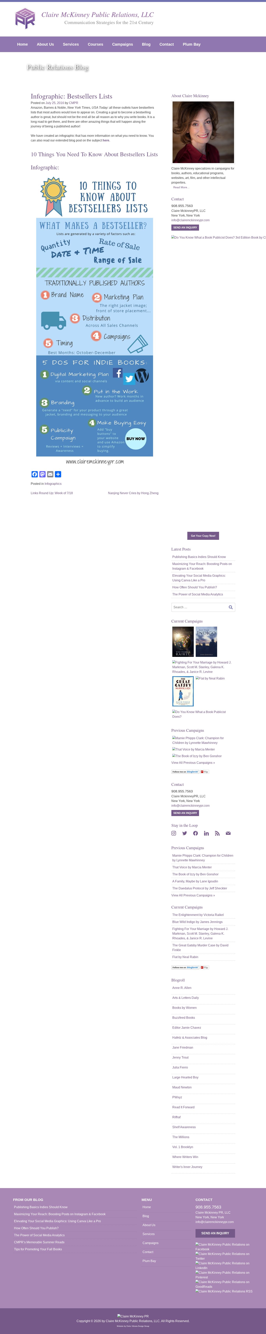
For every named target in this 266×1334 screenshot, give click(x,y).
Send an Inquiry (185, 227)
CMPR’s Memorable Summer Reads (39, 1242)
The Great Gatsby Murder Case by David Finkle (200, 948)
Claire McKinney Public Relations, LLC (97, 14)
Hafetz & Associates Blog (189, 1037)
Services (71, 44)
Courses (95, 44)
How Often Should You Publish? (194, 587)
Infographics (53, 483)
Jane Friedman (182, 1047)
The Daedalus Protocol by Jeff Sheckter (199, 888)
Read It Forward (183, 1107)
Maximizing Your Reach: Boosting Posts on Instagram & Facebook (202, 566)
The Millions (180, 1137)
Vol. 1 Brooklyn (182, 1147)
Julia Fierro (180, 1067)
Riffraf (176, 1117)
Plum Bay (192, 44)
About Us (45, 44)
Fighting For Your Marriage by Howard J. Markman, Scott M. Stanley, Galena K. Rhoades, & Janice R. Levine (200, 933)
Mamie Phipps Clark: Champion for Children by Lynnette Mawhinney (202, 858)
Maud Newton (182, 1087)
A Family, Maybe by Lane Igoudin (195, 881)
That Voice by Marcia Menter (192, 867)
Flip (206, 771)
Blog (146, 44)
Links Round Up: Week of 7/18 (52, 493)
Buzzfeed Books (183, 1017)
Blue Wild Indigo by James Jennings (197, 922)
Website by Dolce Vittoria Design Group (133, 1326)
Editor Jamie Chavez (186, 1027)
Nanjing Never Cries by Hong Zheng (133, 493)
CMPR (73, 103)
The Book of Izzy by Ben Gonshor (195, 874)
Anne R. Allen (181, 987)
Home (22, 44)
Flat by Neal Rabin (185, 957)
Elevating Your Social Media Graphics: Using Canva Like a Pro (198, 578)
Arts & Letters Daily (185, 997)
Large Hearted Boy (185, 1077)
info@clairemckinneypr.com (190, 220)
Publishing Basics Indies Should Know (199, 557)
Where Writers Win (185, 1157)
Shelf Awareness (184, 1127)
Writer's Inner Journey (187, 1167)
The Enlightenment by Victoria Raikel (198, 915)
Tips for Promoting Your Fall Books (38, 1249)
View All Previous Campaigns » (193, 762)
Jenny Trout (180, 1057)
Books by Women (184, 1007)
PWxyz (177, 1097)
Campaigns (122, 44)
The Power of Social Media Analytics (197, 594)
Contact (166, 44)
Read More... (181, 187)
